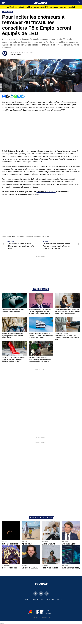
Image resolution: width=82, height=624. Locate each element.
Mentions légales (54, 600)
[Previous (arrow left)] (1, 623)
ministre (45, 236)
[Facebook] (4, 96)
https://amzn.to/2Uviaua (46, 192)
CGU (42, 600)
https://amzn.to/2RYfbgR (17, 194)
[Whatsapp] (15, 96)
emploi (38, 236)
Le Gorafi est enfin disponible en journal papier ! (41, 7)
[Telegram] (23, 96)
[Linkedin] (11, 96)
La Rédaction (16, 54)
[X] (8, 96)
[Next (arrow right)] (3, 623)
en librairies (35, 194)
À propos (24, 600)
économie (29, 236)
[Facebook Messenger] (19, 96)
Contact (34, 600)
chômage (20, 236)
